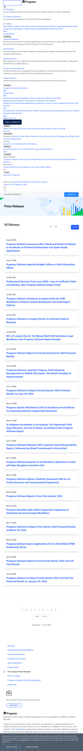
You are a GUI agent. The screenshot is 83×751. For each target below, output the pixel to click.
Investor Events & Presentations (20, 650)
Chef (11, 103)
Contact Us (71, 194)
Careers (42, 167)
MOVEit (52, 101)
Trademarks (19, 729)
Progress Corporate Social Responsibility (24, 680)
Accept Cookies (11, 747)
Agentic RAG (19, 26)
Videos (41, 136)
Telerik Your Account (39, 182)
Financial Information (16, 654)
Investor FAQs (13, 667)
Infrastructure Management (13, 68)
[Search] (4, 169)
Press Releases (23, 167)
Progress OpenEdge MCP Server (43, 29)
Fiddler (35, 111)
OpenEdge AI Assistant (22, 29)
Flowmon (49, 103)
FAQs (19, 139)
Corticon (33, 98)
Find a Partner (8, 149)
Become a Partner (21, 149)
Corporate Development (36, 159)
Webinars (34, 136)
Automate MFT (12, 114)
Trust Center (34, 167)
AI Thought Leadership (12, 17)
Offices (48, 167)
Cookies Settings (32, 747)
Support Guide (50, 129)
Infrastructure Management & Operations (29, 103)
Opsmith (33, 30)
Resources (8, 134)
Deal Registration (28, 150)
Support (7, 126)
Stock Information (14, 663)
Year (51, 227)
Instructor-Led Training (12, 144)
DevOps (6, 103)
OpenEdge (57, 98)
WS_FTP (12, 118)
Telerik (27, 101)
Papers (27, 136)
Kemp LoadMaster (60, 103)
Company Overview (10, 159)
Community (61, 129)
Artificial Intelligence (11, 39)
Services (6, 131)
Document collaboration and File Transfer (63, 111)
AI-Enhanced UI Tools (11, 111)
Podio (47, 101)
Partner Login (34, 149)
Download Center (38, 129)
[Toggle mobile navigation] (5, 190)
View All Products (12, 122)
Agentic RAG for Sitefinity (34, 26)
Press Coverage (13, 676)
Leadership (22, 159)
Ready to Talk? (21, 185)
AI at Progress (8, 9)
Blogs (71, 136)
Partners (7, 146)
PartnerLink (26, 182)
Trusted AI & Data (10, 88)
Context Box (8, 29)
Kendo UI (33, 101)
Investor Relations (10, 167)
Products (7, 85)
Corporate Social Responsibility (58, 159)
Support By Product (10, 129)
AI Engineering (8, 34)
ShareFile (40, 101)
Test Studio (42, 111)
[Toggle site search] (4, 187)
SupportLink (17, 182)
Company (7, 154)
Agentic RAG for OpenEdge (54, 26)
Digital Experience (10, 59)
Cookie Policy (24, 740)
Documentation (50, 136)
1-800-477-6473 (9, 185)
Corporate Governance (16, 659)
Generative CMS (71, 26)
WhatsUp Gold (73, 103)
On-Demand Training (29, 144)
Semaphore (16, 98)
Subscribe (13, 705)
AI (5, 7)
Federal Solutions (10, 78)
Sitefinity (20, 101)
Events (76, 136)
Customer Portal (25, 129)
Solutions (7, 37)
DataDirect (25, 98)
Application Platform (44, 98)
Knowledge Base (62, 136)
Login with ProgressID (11, 175)
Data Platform (8, 26)
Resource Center (18, 136)
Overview (11, 646)
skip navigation (12, 3)
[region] (41, 742)
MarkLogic (7, 98)
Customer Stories (10, 139)
